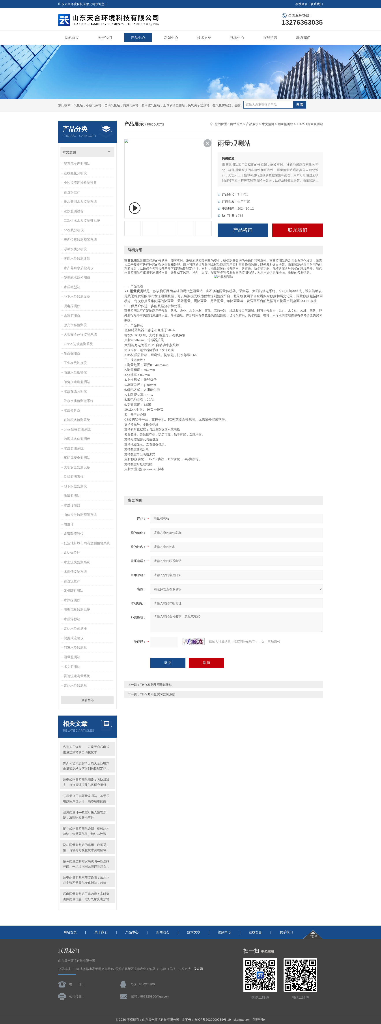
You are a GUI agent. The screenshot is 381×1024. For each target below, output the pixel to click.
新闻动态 (162, 932)
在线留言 (301, 4)
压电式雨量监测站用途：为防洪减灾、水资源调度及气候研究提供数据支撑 (86, 782)
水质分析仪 (72, 410)
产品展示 (252, 124)
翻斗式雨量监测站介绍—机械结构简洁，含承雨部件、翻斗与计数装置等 (86, 831)
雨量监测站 (72, 657)
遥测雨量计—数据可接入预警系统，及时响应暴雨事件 (84, 814)
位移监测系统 (74, 477)
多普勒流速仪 (74, 533)
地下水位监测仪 (75, 486)
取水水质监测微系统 (78, 401)
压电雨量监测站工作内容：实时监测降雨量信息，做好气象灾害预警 (86, 896)
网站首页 (72, 37)
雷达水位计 (72, 192)
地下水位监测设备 (77, 296)
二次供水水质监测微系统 (82, 220)
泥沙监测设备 (74, 211)
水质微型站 (72, 287)
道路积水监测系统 (77, 420)
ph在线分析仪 (74, 230)
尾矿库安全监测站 (77, 458)
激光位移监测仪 (75, 325)
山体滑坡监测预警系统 (80, 515)
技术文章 (204, 37)
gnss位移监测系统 (77, 429)
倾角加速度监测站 (77, 382)
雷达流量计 (72, 581)
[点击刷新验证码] (194, 641)
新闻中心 (171, 37)
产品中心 (138, 37)
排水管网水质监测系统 (80, 201)
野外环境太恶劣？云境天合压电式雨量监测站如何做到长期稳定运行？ (86, 766)
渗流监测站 (72, 496)
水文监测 (69, 152)
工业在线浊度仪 (75, 363)
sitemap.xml (241, 1019)
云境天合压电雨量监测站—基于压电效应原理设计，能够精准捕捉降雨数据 (86, 799)
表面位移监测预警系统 (80, 239)
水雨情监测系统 (75, 571)
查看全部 (87, 700)
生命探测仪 (72, 353)
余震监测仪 (72, 315)
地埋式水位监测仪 (77, 439)
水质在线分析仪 (75, 391)
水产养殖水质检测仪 (78, 268)
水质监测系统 (74, 448)
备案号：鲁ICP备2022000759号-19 (206, 1019)
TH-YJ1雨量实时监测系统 (157, 694)
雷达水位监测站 (75, 685)
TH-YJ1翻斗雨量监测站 (156, 684)
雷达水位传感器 (75, 628)
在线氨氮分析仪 (75, 173)
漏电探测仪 (72, 306)
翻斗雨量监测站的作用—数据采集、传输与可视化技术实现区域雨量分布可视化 (86, 848)
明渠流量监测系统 (77, 609)
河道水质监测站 (75, 647)
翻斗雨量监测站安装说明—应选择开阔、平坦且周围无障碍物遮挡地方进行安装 (86, 864)
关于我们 (105, 37)
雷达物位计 (72, 552)
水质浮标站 (72, 619)
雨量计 (69, 524)
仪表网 (198, 969)
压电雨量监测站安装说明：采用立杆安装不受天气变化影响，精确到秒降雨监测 (86, 880)
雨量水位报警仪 (75, 372)
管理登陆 (259, 1019)
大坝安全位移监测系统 (80, 334)
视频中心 (237, 37)
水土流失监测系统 (77, 562)
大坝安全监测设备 (77, 467)
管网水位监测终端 (77, 258)
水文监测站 (72, 666)
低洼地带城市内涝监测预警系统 (87, 543)
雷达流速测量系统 (77, 676)
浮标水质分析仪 (75, 249)
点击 (109, 152)
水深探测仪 (72, 600)
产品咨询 (242, 230)
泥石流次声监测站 (77, 163)
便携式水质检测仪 (77, 277)
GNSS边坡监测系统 (78, 344)
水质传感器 (72, 505)
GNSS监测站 (73, 590)
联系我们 (316, 4)
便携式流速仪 (74, 638)
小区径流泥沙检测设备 (80, 182)
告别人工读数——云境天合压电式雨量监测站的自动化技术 (86, 749)
